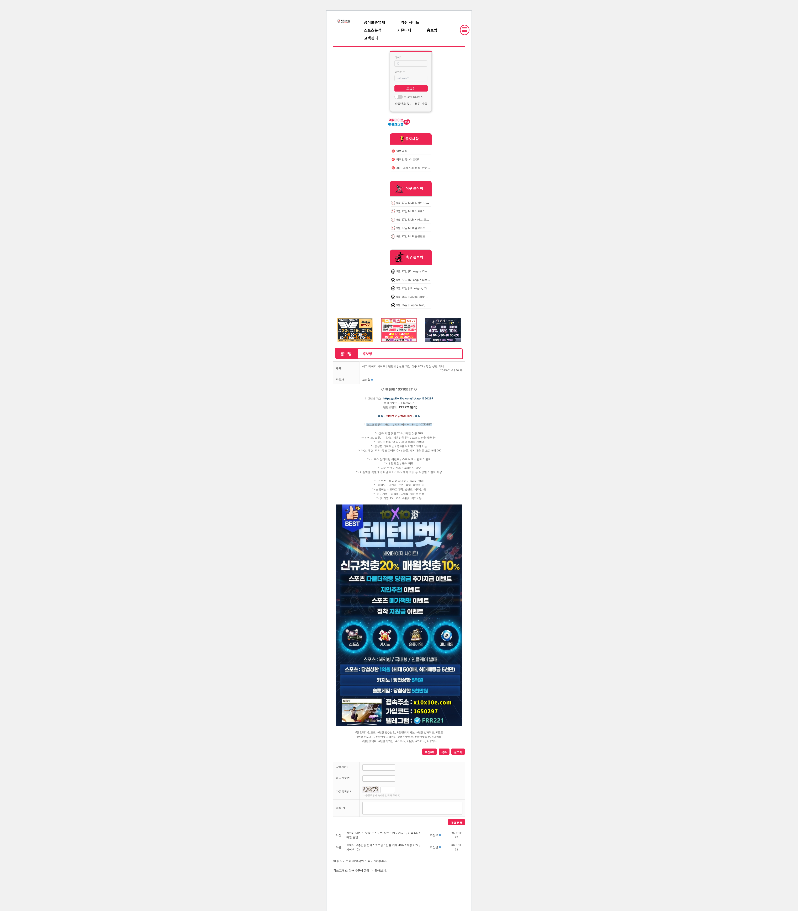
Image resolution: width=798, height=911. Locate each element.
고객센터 (371, 38)
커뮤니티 (404, 30)
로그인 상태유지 (413, 96)
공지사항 (412, 138)
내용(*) (340, 807)
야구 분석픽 (414, 188)
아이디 (398, 57)
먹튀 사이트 (410, 22)
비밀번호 (399, 71)
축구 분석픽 (414, 257)
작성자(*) (342, 766)
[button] (366, 379)
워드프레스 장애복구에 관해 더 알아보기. (360, 870)
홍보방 (432, 30)
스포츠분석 (373, 30)
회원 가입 (421, 103)
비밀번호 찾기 (403, 103)
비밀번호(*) (343, 778)
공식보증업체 (374, 22)
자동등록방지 (344, 791)
